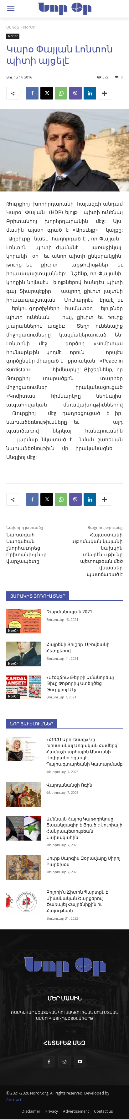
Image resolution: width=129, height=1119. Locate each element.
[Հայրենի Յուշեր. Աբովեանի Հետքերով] (23, 654)
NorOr (29, 27)
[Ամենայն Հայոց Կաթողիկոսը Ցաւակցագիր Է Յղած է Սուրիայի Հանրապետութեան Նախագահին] (23, 828)
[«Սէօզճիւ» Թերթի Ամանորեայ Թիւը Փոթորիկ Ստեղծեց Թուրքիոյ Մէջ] (23, 687)
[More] (104, 93)
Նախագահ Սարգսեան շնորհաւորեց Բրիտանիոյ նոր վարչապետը (26, 548)
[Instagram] (64, 1062)
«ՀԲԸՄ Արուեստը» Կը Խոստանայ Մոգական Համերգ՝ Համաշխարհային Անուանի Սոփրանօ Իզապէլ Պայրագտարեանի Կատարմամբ (84, 752)
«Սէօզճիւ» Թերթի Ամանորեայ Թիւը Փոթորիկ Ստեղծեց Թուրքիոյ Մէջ (80, 683)
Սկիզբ (12, 27)
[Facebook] (32, 93)
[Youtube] (80, 1062)
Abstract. (14, 1099)
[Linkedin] (90, 93)
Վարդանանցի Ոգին (69, 785)
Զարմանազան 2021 (69, 611)
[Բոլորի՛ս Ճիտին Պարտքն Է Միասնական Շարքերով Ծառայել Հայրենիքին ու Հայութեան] (23, 901)
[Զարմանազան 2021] (23, 621)
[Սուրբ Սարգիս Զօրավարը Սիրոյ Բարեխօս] (23, 867)
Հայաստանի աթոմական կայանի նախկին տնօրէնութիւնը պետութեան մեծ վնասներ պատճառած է (97, 554)
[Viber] (75, 93)
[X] (46, 93)
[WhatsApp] (61, 93)
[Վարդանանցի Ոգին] (23, 794)
